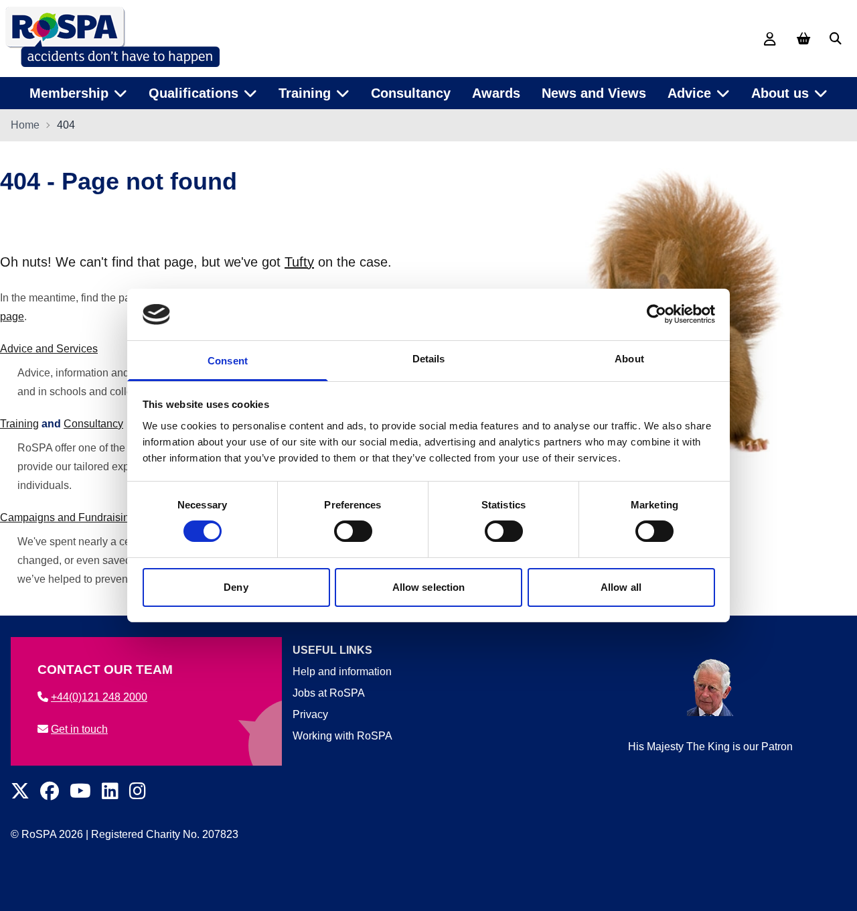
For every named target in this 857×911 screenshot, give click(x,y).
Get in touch (79, 729)
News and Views (594, 93)
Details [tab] (428, 358)
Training (19, 423)
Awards (496, 93)
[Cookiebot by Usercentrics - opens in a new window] (656, 314)
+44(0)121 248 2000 (99, 697)
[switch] (353, 531)
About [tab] (629, 358)
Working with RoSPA (342, 736)
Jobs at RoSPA (329, 693)
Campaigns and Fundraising (67, 517)
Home (25, 125)
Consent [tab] (228, 360)
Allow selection (428, 587)
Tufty (299, 262)
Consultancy (411, 93)
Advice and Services (49, 348)
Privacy (310, 714)
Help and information (342, 671)
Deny (236, 587)
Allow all (621, 587)
